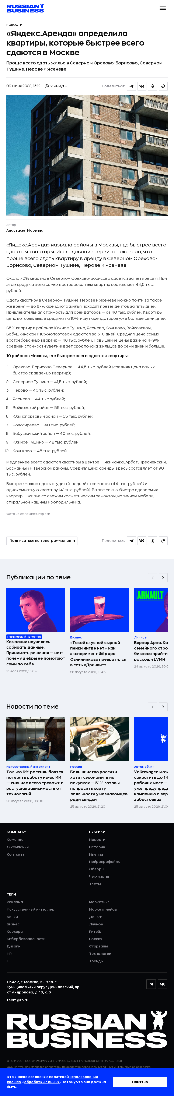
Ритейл (95, 931)
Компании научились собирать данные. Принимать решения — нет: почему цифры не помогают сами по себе (35, 653)
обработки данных (42, 1082)
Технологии (100, 954)
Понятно (140, 1082)
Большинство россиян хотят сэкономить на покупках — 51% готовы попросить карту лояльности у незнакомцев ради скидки (99, 785)
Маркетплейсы (103, 909)
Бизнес (13, 924)
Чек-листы (99, 876)
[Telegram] (151, 984)
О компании (18, 847)
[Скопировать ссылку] (163, 86)
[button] (163, 8)
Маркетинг (99, 902)
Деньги (95, 917)
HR (9, 954)
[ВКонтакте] (162, 984)
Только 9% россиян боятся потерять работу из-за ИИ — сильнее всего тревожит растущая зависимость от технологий (34, 783)
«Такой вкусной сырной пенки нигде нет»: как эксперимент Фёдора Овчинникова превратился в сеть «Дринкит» (98, 654)
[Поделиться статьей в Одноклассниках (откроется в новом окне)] (152, 86)
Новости (14, 24)
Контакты (16, 854)
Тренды (96, 961)
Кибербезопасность (26, 939)
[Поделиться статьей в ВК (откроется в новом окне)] (142, 86)
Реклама (15, 902)
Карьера (15, 931)
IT (8, 961)
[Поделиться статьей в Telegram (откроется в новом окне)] (131, 86)
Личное (96, 924)
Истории (97, 847)
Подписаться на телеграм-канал (40, 540)
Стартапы (98, 946)
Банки (12, 917)
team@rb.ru (17, 1000)
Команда (15, 839)
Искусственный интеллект (31, 909)
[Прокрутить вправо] (163, 577)
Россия (95, 939)
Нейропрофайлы (105, 862)
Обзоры (96, 869)
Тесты (95, 884)
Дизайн (13, 946)
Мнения (96, 854)
